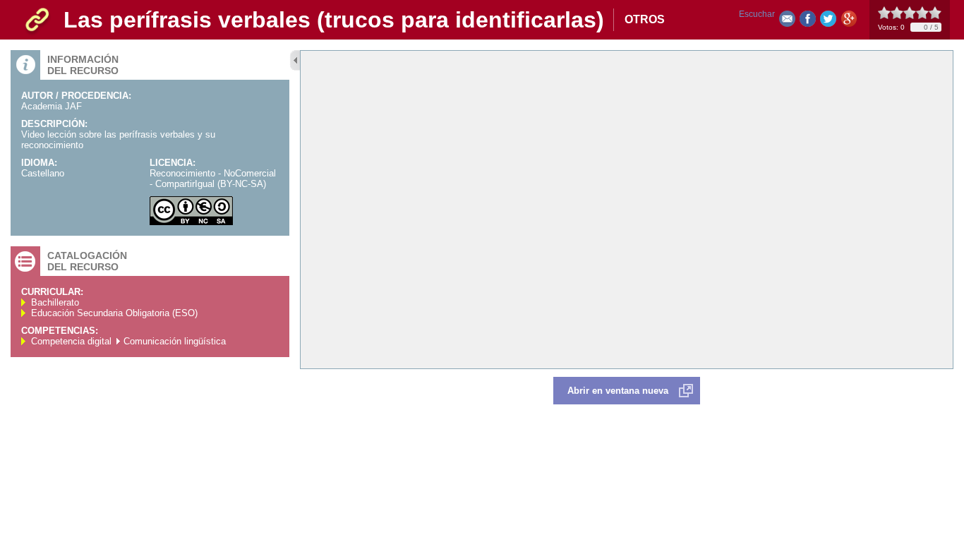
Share (808, 21)
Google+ (849, 21)
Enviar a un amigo (787, 21)
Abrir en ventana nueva (617, 390)
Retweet (828, 21)
